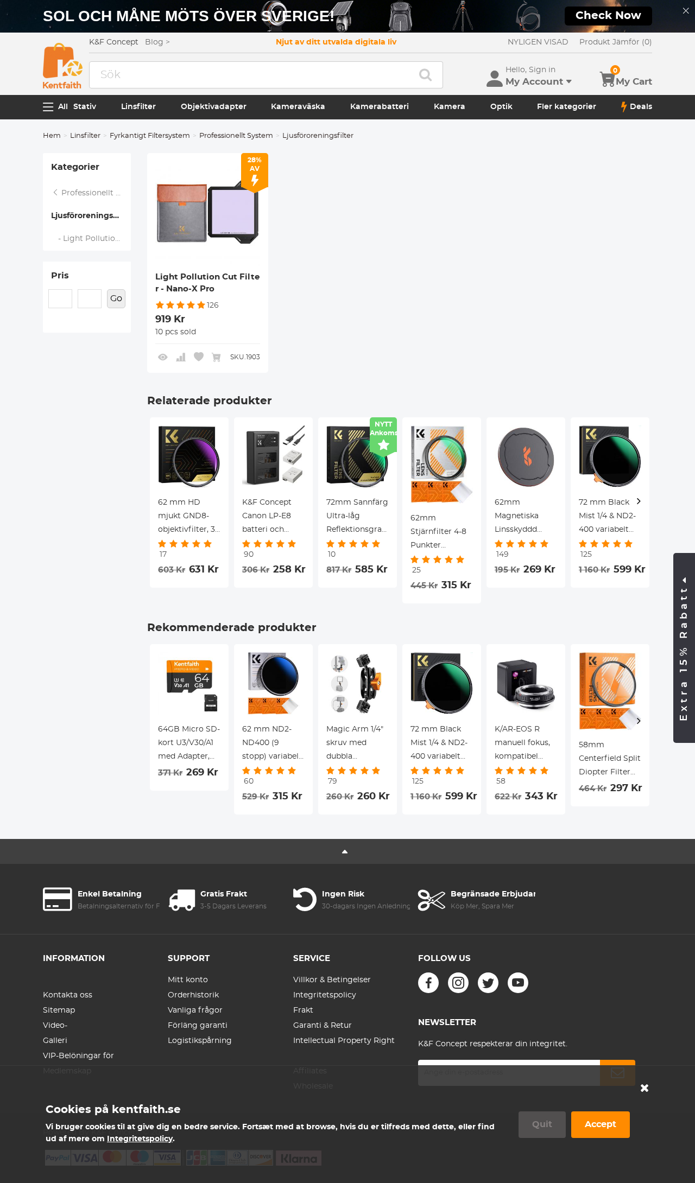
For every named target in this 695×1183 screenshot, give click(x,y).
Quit (542, 1124)
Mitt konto (188, 980)
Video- (55, 1025)
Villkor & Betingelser (332, 980)
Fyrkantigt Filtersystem (150, 135)
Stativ (84, 107)
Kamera (449, 107)
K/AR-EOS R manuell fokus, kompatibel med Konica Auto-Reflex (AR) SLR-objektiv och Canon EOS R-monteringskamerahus (526, 745)
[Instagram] (458, 982)
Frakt (303, 1010)
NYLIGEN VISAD (538, 42)
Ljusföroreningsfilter (91, 216)
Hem (52, 135)
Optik (501, 107)
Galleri (55, 1041)
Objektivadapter (214, 107)
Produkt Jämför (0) (615, 42)
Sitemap (59, 1010)
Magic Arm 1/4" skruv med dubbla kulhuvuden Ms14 (354, 745)
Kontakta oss (67, 995)
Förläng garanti (198, 1025)
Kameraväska (298, 107)
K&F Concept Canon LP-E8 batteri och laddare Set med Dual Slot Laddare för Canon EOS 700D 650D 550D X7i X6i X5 (273, 518)
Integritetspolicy (324, 995)
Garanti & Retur (322, 1025)
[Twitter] (488, 982)
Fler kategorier (566, 107)
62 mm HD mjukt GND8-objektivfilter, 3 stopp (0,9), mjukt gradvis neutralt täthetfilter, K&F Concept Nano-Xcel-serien (188, 518)
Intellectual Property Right (344, 1041)
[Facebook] (428, 982)
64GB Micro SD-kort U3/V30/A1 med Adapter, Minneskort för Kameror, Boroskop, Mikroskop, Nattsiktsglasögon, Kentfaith (189, 745)
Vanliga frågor (195, 1010)
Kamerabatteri (379, 107)
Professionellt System (236, 135)
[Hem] (63, 65)
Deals (641, 107)
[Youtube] (518, 982)
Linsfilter (138, 107)
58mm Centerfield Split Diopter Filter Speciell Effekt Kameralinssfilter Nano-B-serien (610, 760)
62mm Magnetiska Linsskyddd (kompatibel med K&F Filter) (524, 518)
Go (116, 298)
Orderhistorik (193, 995)
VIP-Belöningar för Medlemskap (78, 1063)
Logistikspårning (200, 1041)
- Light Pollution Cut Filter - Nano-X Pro (91, 239)
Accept (600, 1124)
